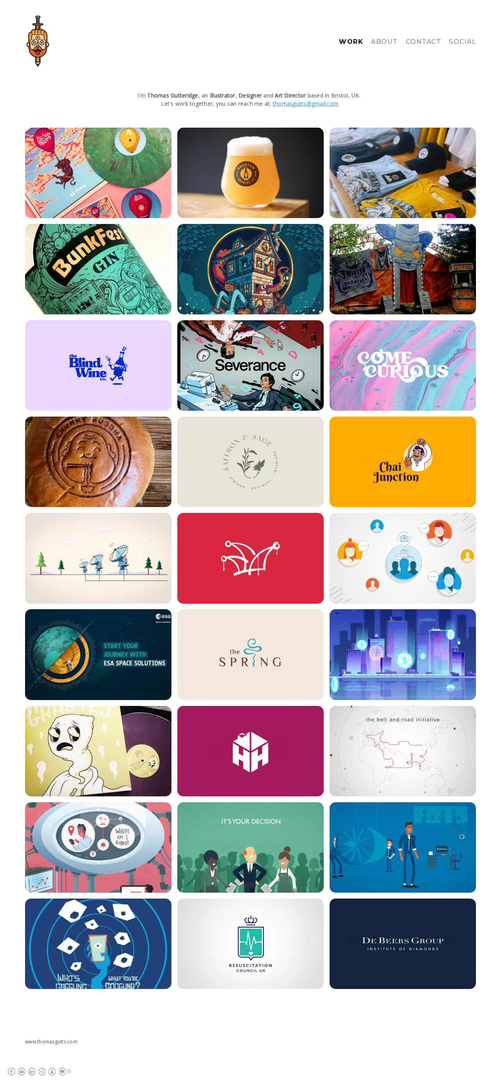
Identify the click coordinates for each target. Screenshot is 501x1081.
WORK (351, 41)
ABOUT (384, 41)
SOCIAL (462, 41)
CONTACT (424, 41)
